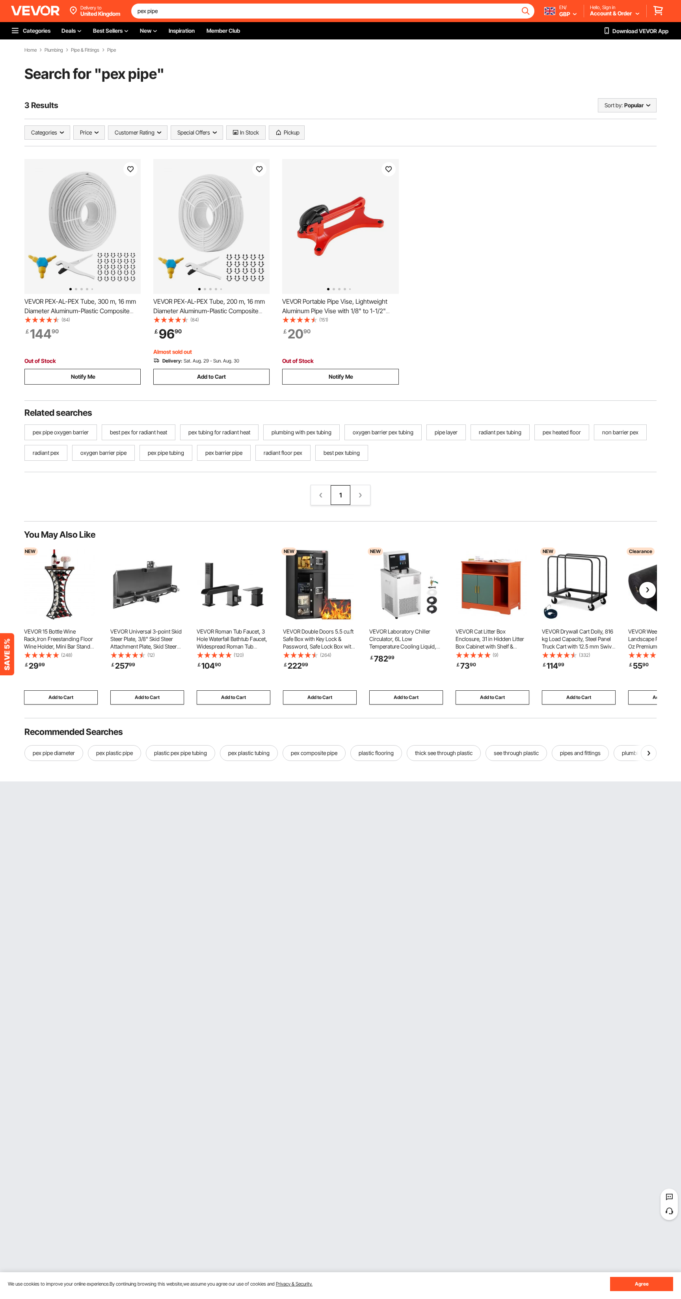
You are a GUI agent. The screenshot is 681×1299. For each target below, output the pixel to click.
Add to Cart (211, 376)
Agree (642, 1284)
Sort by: (614, 105)
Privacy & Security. (294, 1284)
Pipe (111, 50)
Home (30, 50)
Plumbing (54, 50)
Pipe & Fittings (85, 50)
